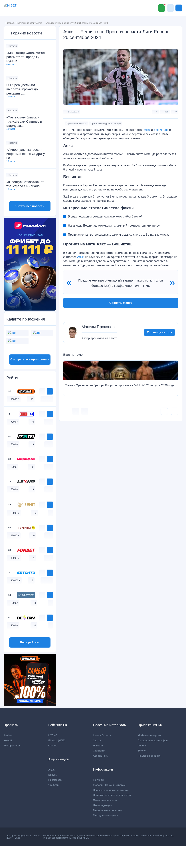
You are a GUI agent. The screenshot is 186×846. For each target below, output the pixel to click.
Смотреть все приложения (29, 359)
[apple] (50, 399)
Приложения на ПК (149, 755)
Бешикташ (160, 129)
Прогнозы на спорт (26, 23)
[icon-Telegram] (84, 411)
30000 (14, 467)
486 (166, 111)
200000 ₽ (16, 580)
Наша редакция (102, 805)
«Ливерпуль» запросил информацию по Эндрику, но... (25, 154)
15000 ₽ (15, 558)
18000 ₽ (15, 535)
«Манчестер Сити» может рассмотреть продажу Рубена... (25, 57)
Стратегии (99, 750)
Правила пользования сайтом (111, 789)
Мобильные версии (149, 735)
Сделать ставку (120, 302)
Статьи (97, 740)
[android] (47, 399)
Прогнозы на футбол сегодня (106, 123)
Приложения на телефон (153, 740)
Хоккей (8, 740)
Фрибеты (53, 784)
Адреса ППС (100, 755)
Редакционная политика (107, 810)
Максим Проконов (98, 327)
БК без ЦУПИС (57, 740)
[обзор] (42, 391)
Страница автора (159, 332)
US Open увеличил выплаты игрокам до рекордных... (22, 89)
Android (142, 745)
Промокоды (55, 779)
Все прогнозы (12, 745)
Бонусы (52, 774)
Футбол (8, 735)
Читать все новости (29, 206)
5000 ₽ (14, 444)
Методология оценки (105, 815)
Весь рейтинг (30, 642)
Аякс (147, 129)
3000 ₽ (14, 489)
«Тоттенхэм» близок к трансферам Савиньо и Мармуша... (24, 122)
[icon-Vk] (75, 411)
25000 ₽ (15, 513)
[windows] (43, 399)
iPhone (142, 750)
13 (32, 399)
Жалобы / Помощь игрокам (109, 784)
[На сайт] (50, 391)
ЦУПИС (52, 735)
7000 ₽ (14, 421)
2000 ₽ (14, 625)
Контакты (98, 779)
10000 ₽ (15, 399)
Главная (9, 23)
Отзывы (52, 745)
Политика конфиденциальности (112, 795)
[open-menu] (178, 8)
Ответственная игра (105, 800)
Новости (12, 46)
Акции (51, 769)
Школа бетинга (102, 735)
